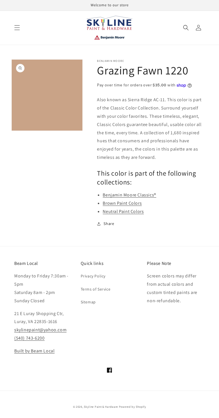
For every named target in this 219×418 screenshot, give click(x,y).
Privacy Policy (93, 276)
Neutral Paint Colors (123, 211)
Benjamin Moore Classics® (129, 195)
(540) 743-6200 (29, 338)
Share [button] (109, 223)
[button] (17, 27)
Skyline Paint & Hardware (101, 407)
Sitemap (88, 302)
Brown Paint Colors (122, 203)
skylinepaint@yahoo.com (40, 330)
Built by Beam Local (34, 351)
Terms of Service (96, 289)
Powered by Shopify (132, 407)
